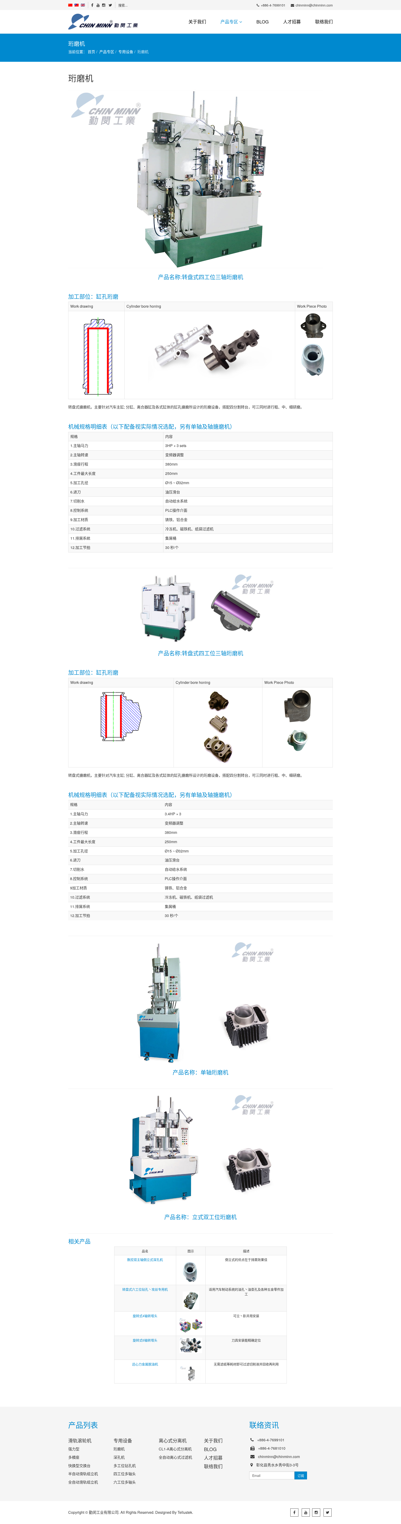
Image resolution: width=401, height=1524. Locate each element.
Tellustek (185, 1512)
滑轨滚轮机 (79, 1440)
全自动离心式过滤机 (175, 1457)
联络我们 (324, 21)
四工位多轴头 (124, 1473)
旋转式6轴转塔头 (145, 1340)
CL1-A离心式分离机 (175, 1449)
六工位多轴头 (124, 1482)
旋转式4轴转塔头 (145, 1315)
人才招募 (292, 21)
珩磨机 (119, 1449)
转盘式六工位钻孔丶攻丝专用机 (145, 1289)
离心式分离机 (173, 1440)
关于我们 (197, 21)
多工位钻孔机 (124, 1465)
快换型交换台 (79, 1465)
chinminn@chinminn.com (314, 5)
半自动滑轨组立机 (83, 1473)
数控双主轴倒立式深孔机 (145, 1259)
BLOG (262, 21)
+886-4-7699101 (273, 5)
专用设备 (125, 51)
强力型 (73, 1449)
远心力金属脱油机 (145, 1364)
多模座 (73, 1457)
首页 (91, 51)
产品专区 (229, 21)
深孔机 (119, 1457)
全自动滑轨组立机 (83, 1482)
